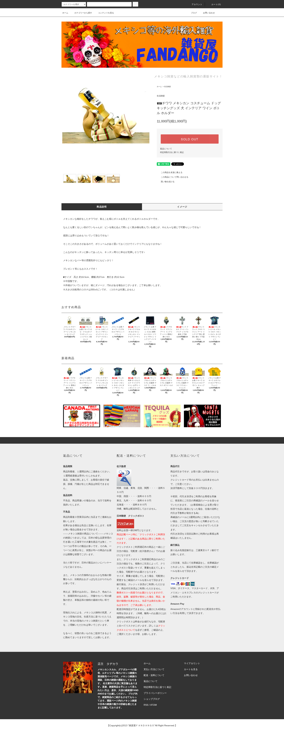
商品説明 (102, 206)
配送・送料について (154, 675)
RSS (146, 705)
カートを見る (191, 669)
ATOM (153, 705)
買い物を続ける (168, 181)
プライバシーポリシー (155, 693)
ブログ (194, 13)
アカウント (197, 4)
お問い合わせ (209, 13)
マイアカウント (192, 663)
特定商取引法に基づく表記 (172, 152)
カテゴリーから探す (83, 13)
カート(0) (216, 4)
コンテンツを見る (106, 13)
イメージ (182, 206)
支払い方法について (154, 669)
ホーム (65, 13)
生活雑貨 (167, 86)
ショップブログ (152, 699)
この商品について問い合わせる (174, 177)
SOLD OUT (189, 139)
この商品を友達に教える (171, 172)
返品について (166, 149)
